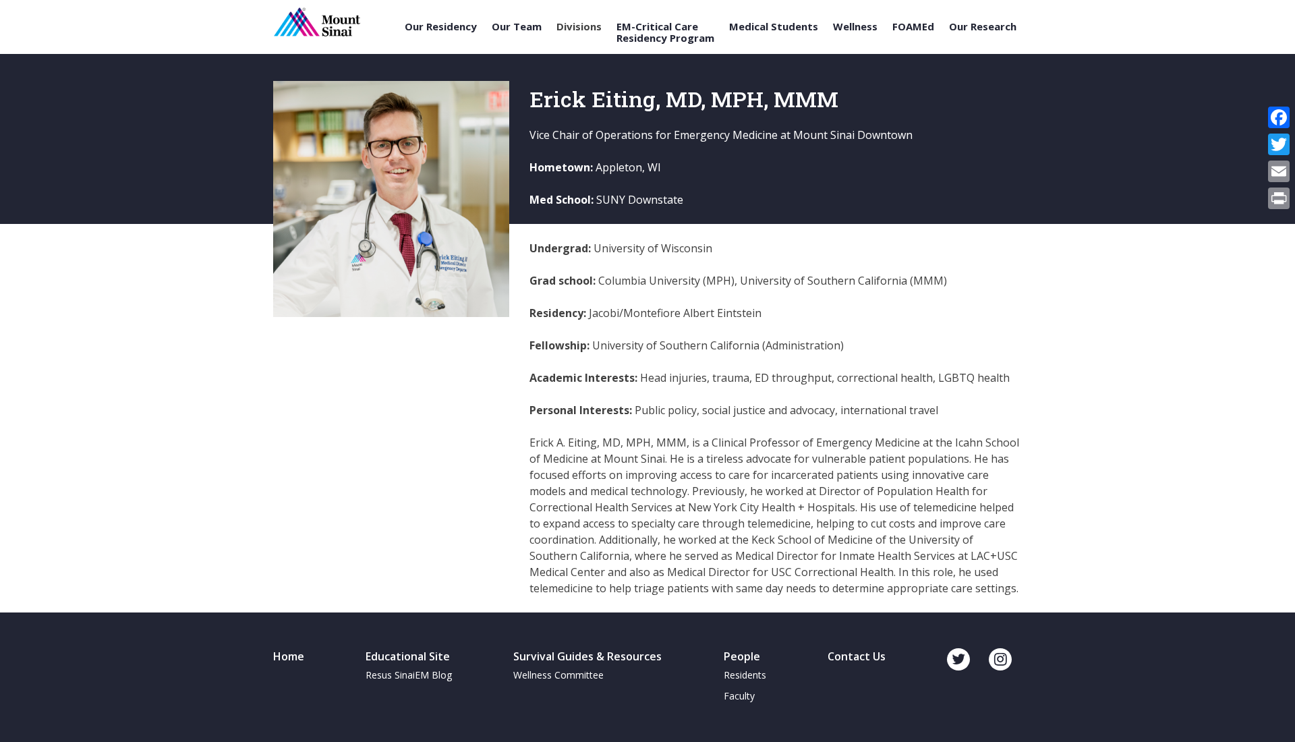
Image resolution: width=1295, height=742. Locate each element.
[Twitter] (1278, 144)
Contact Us (857, 656)
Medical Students (773, 26)
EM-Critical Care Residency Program (665, 32)
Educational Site (408, 656)
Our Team (517, 26)
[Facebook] (1278, 117)
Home (288, 656)
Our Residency (441, 26)
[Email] (1278, 171)
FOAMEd (913, 26)
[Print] (1278, 198)
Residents (745, 674)
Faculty (739, 695)
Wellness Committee (558, 674)
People (742, 656)
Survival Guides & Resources (587, 656)
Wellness (855, 26)
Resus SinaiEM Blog (409, 674)
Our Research (982, 26)
